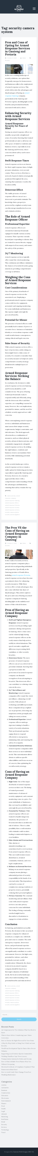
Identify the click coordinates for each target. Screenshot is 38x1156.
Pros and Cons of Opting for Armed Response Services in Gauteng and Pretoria (17, 48)
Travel (3, 1132)
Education (4, 1095)
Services (4, 1127)
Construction (5, 1093)
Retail (3, 1122)
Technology (5, 1130)
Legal (3, 1111)
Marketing (4, 1117)
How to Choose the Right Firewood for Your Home (17, 1040)
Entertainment (6, 1101)
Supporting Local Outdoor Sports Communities (16, 1054)
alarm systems (11, 496)
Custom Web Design (20, 1152)
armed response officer (11, 503)
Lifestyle (4, 1114)
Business (4, 1090)
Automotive (5, 1088)
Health (3, 1109)
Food (3, 1106)
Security (7, 60)
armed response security (12, 507)
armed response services (12, 510)
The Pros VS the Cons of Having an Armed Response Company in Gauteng (17, 533)
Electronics (5, 1098)
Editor (24, 58)
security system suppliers (12, 514)
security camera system (12, 512)
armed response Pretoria (12, 505)
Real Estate (4, 1119)
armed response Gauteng (12, 500)
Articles (3, 1085)
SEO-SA (31, 1152)
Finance (3, 1103)
